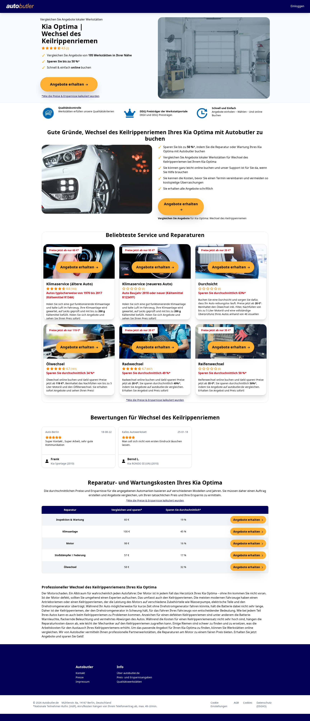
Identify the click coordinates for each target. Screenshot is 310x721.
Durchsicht (208, 283)
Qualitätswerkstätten (129, 681)
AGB (236, 702)
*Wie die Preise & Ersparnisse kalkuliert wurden (70, 96)
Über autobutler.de (128, 673)
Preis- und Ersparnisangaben (134, 677)
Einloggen (297, 6)
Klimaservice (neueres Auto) (147, 283)
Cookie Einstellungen (219, 704)
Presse (80, 677)
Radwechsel (132, 363)
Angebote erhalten (247, 520)
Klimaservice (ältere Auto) (69, 283)
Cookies (247, 702)
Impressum (83, 681)
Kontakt (80, 673)
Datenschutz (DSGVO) (264, 704)
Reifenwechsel (211, 363)
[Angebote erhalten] (181, 210)
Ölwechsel (55, 363)
